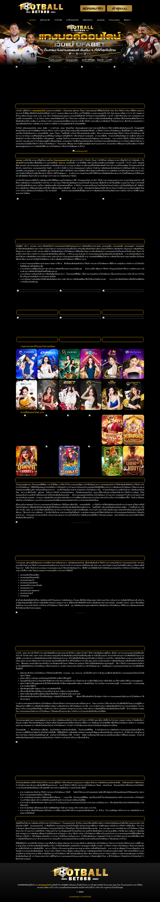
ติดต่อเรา (127, 20)
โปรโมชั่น (58, 20)
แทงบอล (32, 20)
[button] (18, 364)
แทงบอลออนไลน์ (44, 885)
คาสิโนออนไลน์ (72, 20)
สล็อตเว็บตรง (88, 20)
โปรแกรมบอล (114, 20)
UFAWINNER (74, 897)
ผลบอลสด (100, 20)
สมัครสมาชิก (45, 20)
